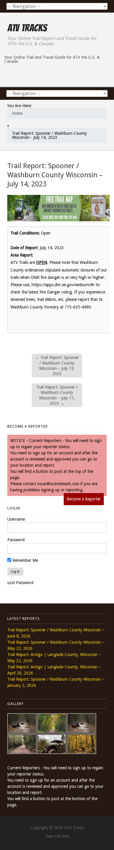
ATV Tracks (27, 28)
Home (17, 113)
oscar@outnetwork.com (58, 483)
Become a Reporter (84, 499)
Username (16, 519)
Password (16, 539)
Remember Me (24, 560)
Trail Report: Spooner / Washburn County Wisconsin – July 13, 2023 (57, 365)
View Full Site (57, 836)
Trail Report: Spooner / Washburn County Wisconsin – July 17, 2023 (56, 395)
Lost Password (20, 582)
